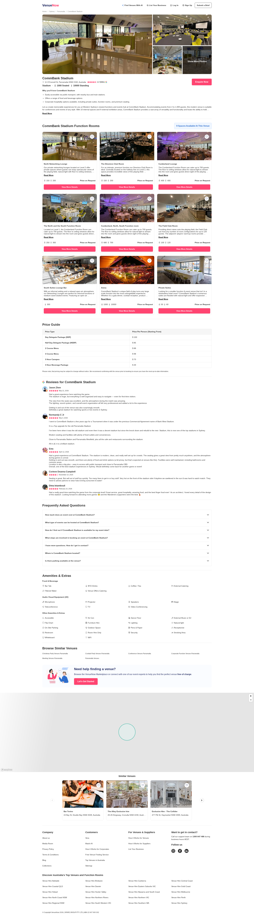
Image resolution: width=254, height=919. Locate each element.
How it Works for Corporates (97, 849)
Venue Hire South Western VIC (98, 903)
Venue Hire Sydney (179, 903)
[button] (127, 515)
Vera (87, 838)
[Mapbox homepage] (6, 769)
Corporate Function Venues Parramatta (185, 654)
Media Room (47, 843)
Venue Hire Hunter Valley (95, 892)
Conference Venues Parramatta (139, 654)
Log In (175, 5)
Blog (44, 860)
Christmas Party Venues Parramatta (55, 654)
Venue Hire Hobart (50, 892)
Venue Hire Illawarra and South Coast (144, 892)
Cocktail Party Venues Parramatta (97, 654)
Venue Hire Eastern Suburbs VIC (142, 886)
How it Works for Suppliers (139, 843)
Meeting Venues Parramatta (52, 658)
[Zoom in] (251, 696)
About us (46, 838)
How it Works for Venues (138, 838)
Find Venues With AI (133, 5)
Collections (46, 866)
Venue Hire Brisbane (94, 881)
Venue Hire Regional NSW (53, 903)
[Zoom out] (251, 700)
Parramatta (61, 11)
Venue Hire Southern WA (138, 903)
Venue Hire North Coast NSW (54, 897)
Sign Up (188, 5)
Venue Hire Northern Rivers (96, 897)
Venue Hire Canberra (137, 881)
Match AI (89, 843)
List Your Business (157, 5)
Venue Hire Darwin (93, 886)
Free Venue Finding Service (97, 855)
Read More (47, 113)
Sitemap (88, 866)
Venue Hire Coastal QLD (52, 886)
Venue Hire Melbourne (180, 892)
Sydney (52, 11)
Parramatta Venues (92, 658)
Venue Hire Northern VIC (138, 897)
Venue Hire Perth (178, 897)
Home (44, 11)
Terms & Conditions (50, 855)
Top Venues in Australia (95, 860)
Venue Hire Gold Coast (180, 886)
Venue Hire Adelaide (50, 881)
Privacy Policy (48, 849)
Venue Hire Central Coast (182, 881)
